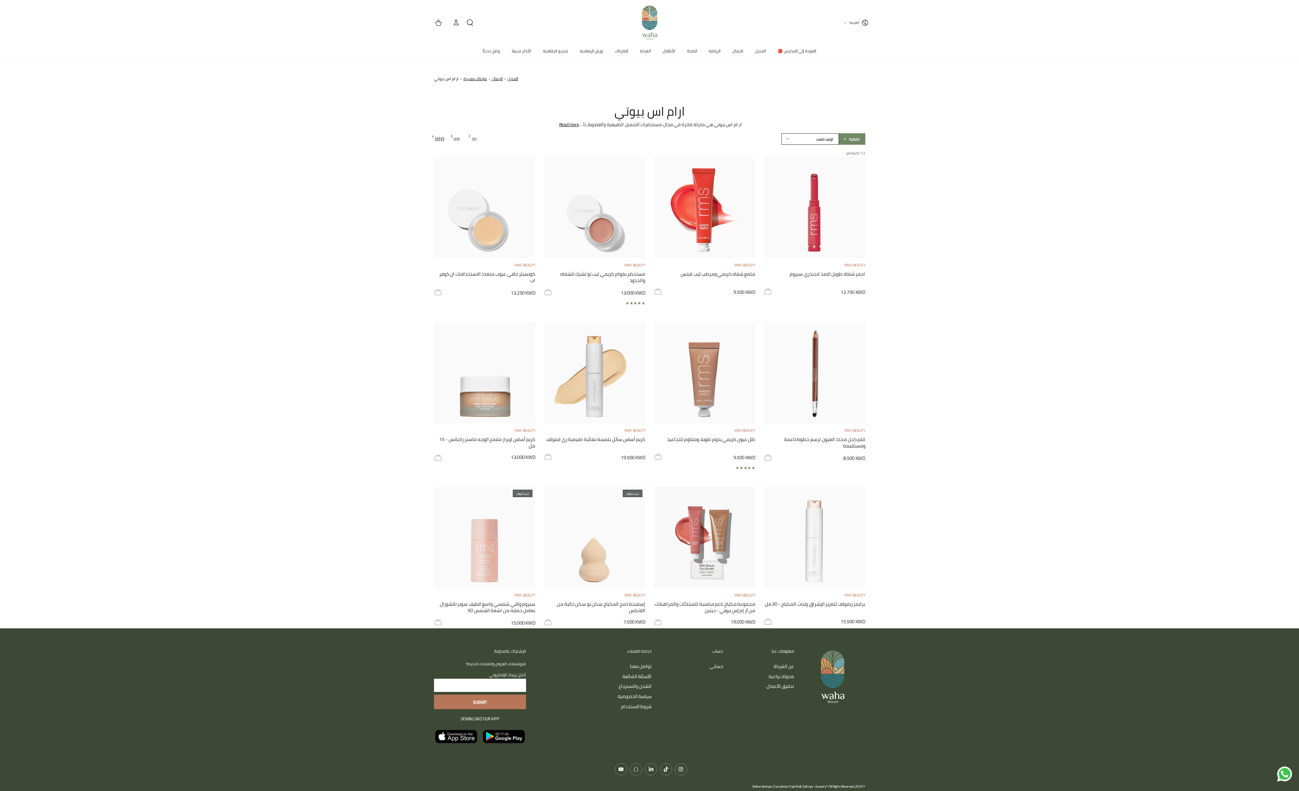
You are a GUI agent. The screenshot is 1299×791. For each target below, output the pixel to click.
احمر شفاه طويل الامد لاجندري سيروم (827, 274)
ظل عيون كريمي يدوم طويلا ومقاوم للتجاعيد (711, 440)
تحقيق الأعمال (780, 686)
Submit (480, 702)
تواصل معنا (641, 666)
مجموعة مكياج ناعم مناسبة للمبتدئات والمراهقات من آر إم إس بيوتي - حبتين (705, 607)
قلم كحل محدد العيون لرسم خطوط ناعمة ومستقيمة (824, 442)
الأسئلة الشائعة (637, 676)
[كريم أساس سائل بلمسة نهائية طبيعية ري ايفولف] (594, 373)
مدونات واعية (781, 676)
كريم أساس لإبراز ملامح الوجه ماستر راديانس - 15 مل (487, 442)
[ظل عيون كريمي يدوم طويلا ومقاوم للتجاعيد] (704, 373)
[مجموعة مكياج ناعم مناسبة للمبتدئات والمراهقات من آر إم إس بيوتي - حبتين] (704, 537)
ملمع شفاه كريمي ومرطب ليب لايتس (718, 274)
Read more (569, 124)
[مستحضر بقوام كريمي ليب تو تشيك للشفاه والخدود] (594, 207)
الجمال (497, 79)
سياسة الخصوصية (635, 696)
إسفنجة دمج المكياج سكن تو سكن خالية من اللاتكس (601, 607)
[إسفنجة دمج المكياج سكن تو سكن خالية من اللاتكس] (594, 537)
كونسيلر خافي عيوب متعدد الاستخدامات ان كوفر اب (487, 277)
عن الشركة (784, 666)
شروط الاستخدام (636, 706)
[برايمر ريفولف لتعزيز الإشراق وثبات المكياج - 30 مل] (814, 537)
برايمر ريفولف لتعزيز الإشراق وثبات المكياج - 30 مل (815, 604)
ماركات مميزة (475, 79)
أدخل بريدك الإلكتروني (507, 675)
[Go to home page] (649, 22)
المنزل (512, 79)
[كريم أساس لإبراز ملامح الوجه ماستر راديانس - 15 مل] (484, 373)
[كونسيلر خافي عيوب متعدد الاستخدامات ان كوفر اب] (484, 207)
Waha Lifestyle (761, 786)
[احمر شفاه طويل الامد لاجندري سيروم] (814, 207)
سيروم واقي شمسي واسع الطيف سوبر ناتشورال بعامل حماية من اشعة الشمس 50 (487, 607)
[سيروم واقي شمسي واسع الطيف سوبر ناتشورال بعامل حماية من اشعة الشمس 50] (484, 537)
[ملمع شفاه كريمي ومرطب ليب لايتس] (704, 207)
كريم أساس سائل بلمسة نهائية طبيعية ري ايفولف (595, 440)
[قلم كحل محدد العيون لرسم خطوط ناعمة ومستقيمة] (814, 373)
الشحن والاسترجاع (635, 686)
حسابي (716, 666)
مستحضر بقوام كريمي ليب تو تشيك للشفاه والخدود (602, 277)
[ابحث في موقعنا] (472, 23)
